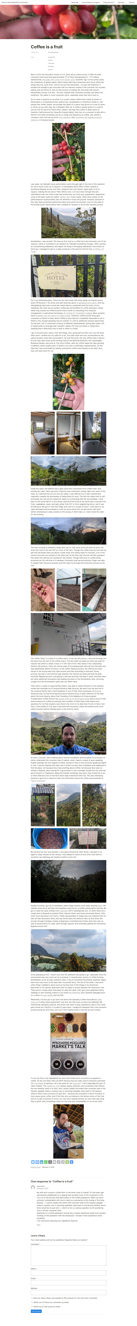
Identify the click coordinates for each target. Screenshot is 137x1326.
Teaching (121, 2)
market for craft (53, 1086)
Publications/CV (108, 2)
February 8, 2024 (42, 1188)
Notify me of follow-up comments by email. (51, 1302)
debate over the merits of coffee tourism (54, 316)
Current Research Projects (91, 2)
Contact (131, 2)
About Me (74, 2)
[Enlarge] (82, 126)
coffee (50, 60)
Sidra (100, 906)
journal (50, 69)
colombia (51, 63)
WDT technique (37, 1083)
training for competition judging (79, 313)
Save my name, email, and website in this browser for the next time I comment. (65, 1298)
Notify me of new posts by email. (47, 1307)
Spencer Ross (35, 1167)
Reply (38, 1225)
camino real (64, 197)
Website (34, 1288)
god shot (77, 1083)
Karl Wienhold (74, 993)
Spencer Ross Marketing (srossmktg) (15, 2)
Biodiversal (96, 691)
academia (51, 57)
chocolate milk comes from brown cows (58, 80)
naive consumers (38, 781)
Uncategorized (53, 52)
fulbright (51, 66)
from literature (65, 117)
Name (34, 1269)
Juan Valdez (48, 995)
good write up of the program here (74, 699)
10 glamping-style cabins (87, 303)
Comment (35, 1244)
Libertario (64, 911)
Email (34, 1278)
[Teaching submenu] (125, 2)
